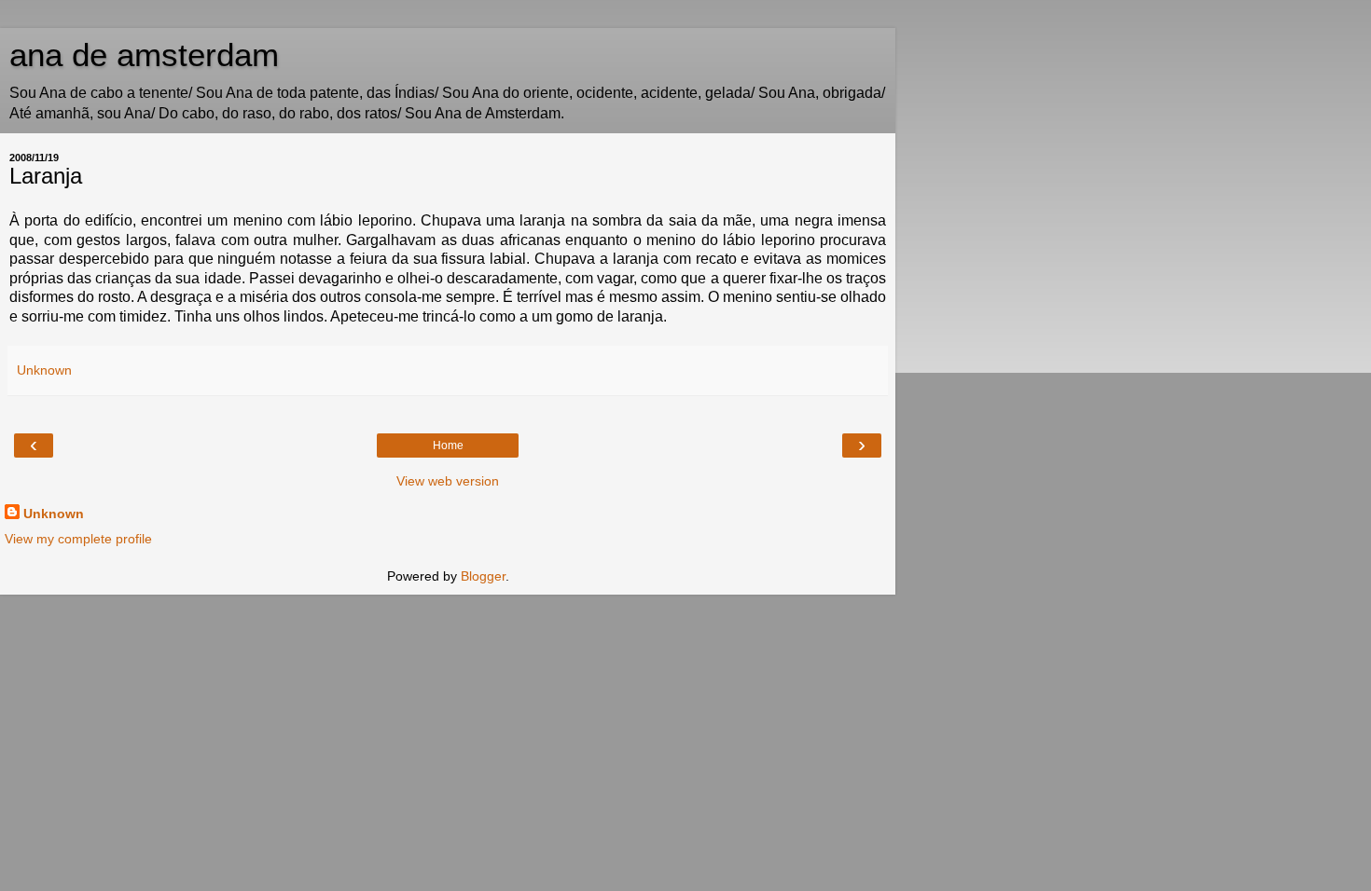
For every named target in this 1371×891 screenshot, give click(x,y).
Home (448, 445)
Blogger (483, 576)
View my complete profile (78, 538)
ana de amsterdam (144, 55)
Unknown (53, 513)
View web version (447, 480)
